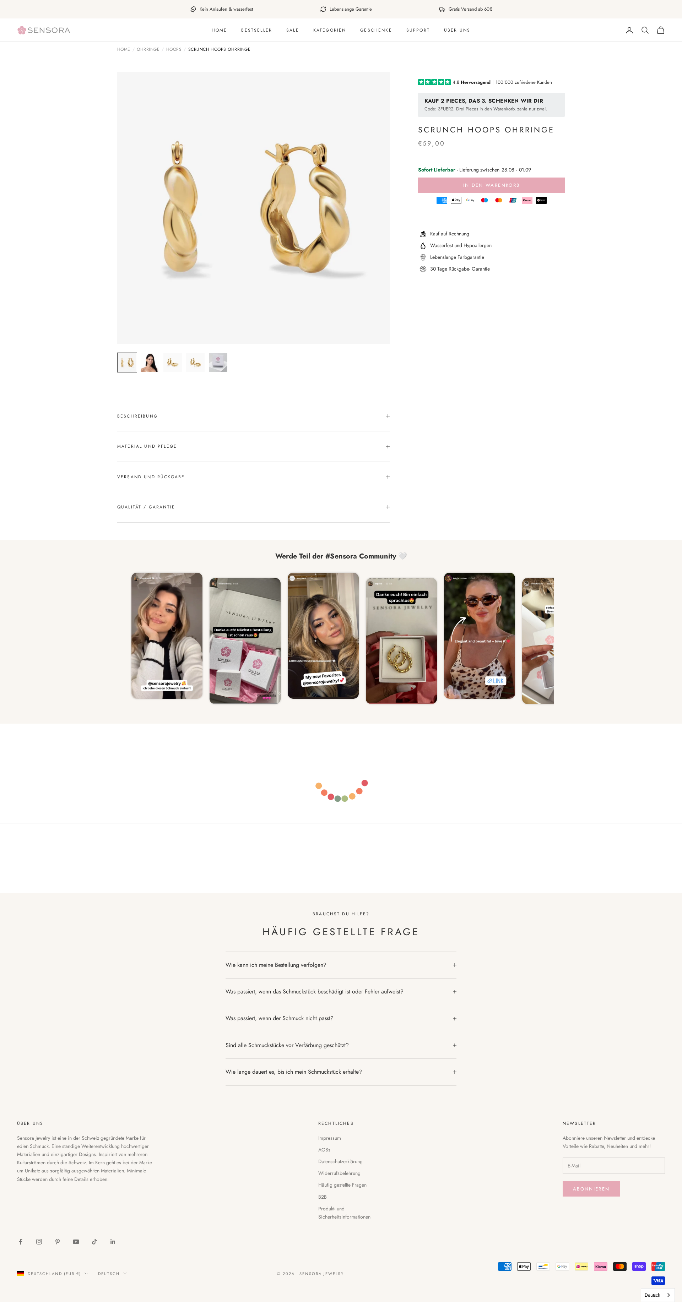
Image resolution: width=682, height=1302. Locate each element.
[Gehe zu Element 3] (173, 362)
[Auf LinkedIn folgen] (113, 1241)
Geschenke (376, 30)
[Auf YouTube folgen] (76, 1241)
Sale (292, 30)
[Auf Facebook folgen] (20, 1241)
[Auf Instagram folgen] (39, 1241)
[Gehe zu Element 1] (127, 362)
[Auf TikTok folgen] (94, 1241)
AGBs (324, 1149)
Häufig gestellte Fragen (342, 1184)
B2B (322, 1196)
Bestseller (256, 30)
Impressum (329, 1138)
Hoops (174, 50)
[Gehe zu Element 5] (218, 362)
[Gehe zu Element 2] (150, 362)
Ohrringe (148, 50)
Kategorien (329, 30)
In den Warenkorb (491, 185)
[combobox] (658, 1295)
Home (219, 30)
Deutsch (109, 1273)
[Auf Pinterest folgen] (57, 1241)
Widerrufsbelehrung (339, 1173)
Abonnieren (591, 1189)
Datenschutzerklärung (340, 1161)
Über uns (457, 30)
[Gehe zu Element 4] (195, 362)
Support (418, 30)
